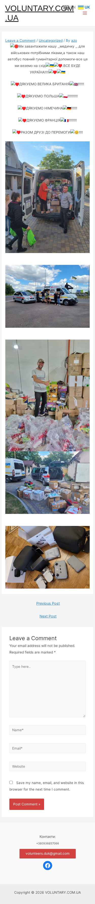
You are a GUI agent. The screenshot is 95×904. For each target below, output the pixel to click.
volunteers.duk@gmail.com (48, 853)
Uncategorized (51, 40)
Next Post (48, 616)
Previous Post (48, 603)
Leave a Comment (20, 40)
